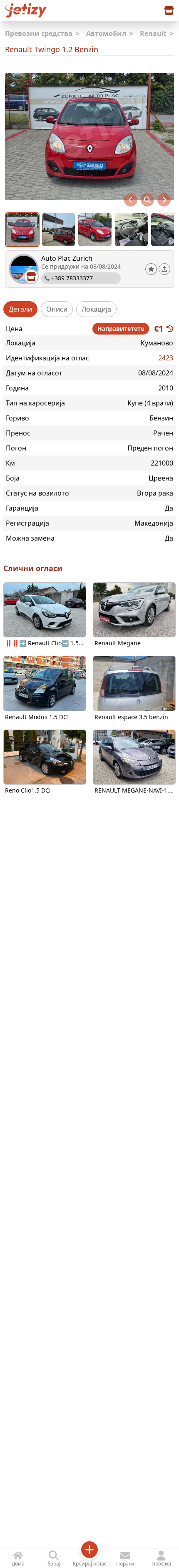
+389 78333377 (72, 278)
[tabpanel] (89, 433)
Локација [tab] (96, 309)
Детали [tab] (20, 309)
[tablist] (89, 309)
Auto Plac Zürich (66, 258)
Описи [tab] (56, 309)
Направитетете (120, 328)
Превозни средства (42, 33)
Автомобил (109, 33)
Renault (157, 33)
